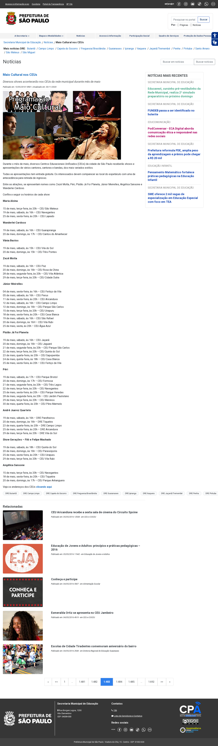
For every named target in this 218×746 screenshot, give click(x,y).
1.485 (131, 681)
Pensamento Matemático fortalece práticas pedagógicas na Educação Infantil (171, 176)
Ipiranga (129, 48)
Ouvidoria (36, 4)
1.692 (151, 681)
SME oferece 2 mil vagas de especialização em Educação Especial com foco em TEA (173, 197)
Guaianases (115, 48)
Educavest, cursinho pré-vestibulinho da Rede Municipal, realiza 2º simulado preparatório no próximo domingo (174, 92)
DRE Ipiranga (130, 493)
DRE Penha (194, 493)
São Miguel (29, 52)
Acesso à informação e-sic (17, 4)
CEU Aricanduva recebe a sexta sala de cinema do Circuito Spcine (94, 512)
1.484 (119, 681)
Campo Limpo (46, 48)
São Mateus (12, 52)
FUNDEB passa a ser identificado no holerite (171, 112)
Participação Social (139, 36)
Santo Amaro (202, 48)
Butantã (31, 48)
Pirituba (188, 48)
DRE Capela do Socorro (56, 493)
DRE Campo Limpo (31, 493)
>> (162, 681)
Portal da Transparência (53, 4)
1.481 (82, 681)
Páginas (184, 25)
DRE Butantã (11, 493)
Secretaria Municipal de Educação (22, 42)
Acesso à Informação (110, 36)
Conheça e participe (64, 579)
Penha (176, 48)
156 (115, 710)
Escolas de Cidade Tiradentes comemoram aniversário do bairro (93, 646)
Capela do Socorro (67, 48)
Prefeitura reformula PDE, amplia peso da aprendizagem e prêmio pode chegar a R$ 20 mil (174, 154)
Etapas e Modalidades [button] (50, 36)
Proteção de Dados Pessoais (198, 36)
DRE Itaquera (148, 493)
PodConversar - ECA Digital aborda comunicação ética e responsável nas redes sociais (172, 132)
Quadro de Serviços (169, 36)
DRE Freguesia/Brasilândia (85, 493)
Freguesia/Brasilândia (93, 48)
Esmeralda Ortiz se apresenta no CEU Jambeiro (82, 612)
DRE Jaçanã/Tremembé (171, 493)
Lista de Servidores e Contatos (128, 716)
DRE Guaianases (111, 493)
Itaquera (141, 48)
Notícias (197, 25)
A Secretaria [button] (21, 36)
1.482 (94, 681)
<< (56, 681)
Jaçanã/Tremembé (159, 48)
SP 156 (69, 4)
